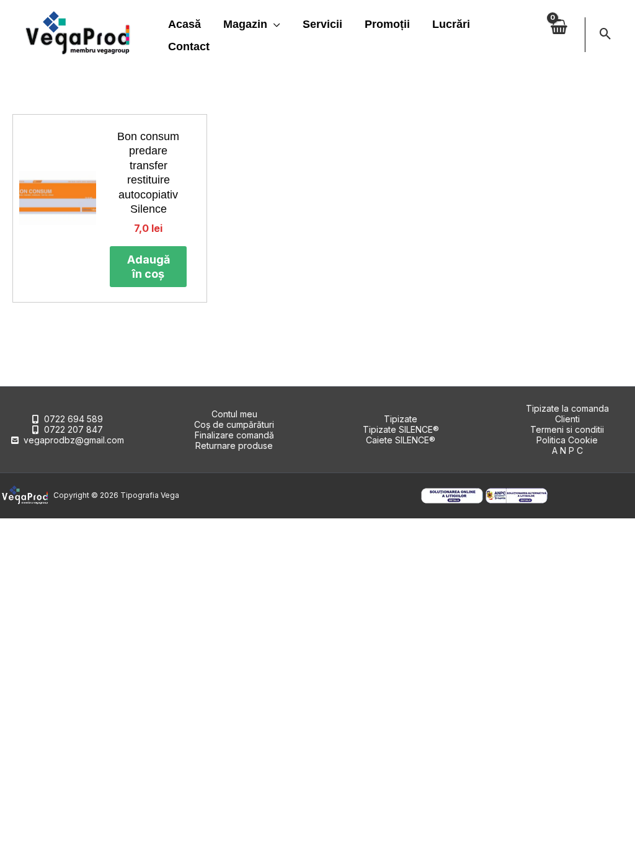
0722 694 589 (73, 419)
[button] (273, 24)
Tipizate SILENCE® (401, 429)
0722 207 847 (73, 429)
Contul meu (234, 414)
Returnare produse (234, 445)
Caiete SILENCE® (400, 440)
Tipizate (400, 419)
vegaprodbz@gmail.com (74, 440)
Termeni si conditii (567, 429)
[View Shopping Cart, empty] (558, 34)
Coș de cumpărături (234, 424)
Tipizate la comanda (567, 408)
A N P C (567, 450)
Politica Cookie (567, 440)
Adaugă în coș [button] (148, 266)
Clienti (567, 419)
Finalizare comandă (234, 435)
